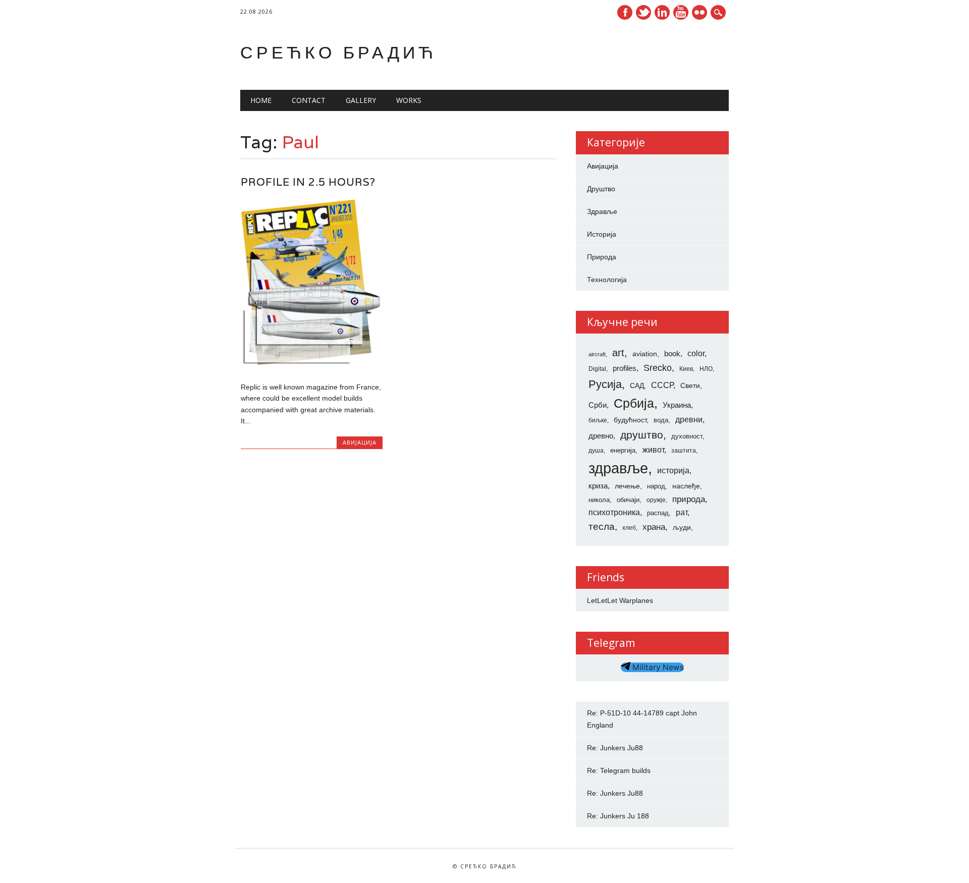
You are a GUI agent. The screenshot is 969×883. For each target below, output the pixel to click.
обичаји (628, 500)
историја (673, 470)
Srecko (657, 368)
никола (599, 500)
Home (261, 100)
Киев (686, 368)
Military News (657, 667)
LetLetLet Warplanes (620, 600)
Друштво (601, 189)
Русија (605, 384)
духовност (687, 436)
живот (653, 449)
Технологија (607, 279)
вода (661, 420)
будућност (630, 420)
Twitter (643, 12)
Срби (597, 405)
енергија (622, 450)
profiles (624, 368)
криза (598, 486)
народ (656, 486)
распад (658, 513)
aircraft (597, 354)
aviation (644, 354)
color (696, 353)
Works (408, 100)
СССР (662, 385)
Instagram (699, 12)
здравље (618, 468)
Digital (597, 368)
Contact (309, 100)
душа (596, 450)
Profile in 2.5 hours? (308, 182)
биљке (597, 420)
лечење (627, 486)
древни (689, 419)
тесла (601, 526)
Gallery (361, 100)
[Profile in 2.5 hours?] (312, 365)
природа (688, 499)
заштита (683, 450)
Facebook (624, 12)
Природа (601, 257)
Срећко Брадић (338, 52)
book (672, 354)
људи (682, 527)
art (618, 352)
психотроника (614, 512)
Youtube (680, 12)
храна (653, 527)
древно (600, 436)
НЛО (706, 368)
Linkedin (662, 12)
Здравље (602, 211)
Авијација (359, 442)
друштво (641, 434)
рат (681, 512)
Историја (601, 234)
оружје (656, 500)
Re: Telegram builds (619, 770)
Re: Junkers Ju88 (615, 748)
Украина (677, 405)
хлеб (629, 527)
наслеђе (686, 486)
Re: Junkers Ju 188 (618, 816)
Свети (690, 385)
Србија (634, 403)
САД (637, 385)
